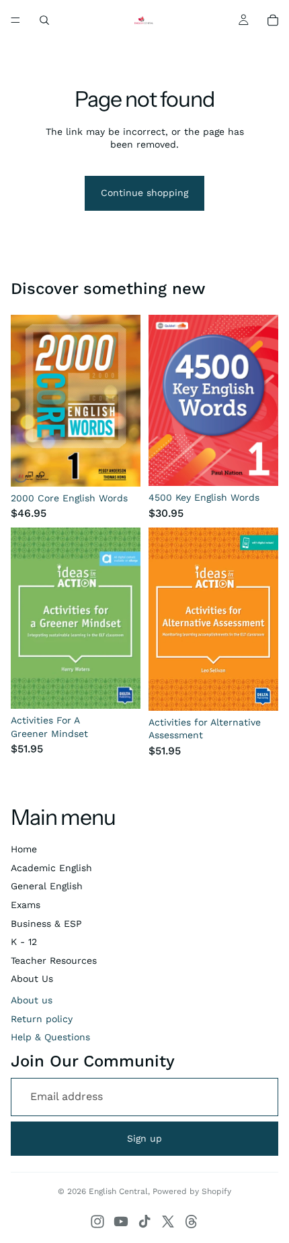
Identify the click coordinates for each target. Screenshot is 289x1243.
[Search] (44, 20)
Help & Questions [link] (50, 1037)
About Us (32, 978)
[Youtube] (121, 1221)
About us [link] (31, 1000)
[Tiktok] (144, 1221)
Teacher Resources (54, 960)
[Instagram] (97, 1221)
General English (47, 886)
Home (24, 849)
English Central (118, 1191)
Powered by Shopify (192, 1191)
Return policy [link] (42, 1018)
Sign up (144, 1138)
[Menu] (15, 20)
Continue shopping (144, 192)
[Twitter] (168, 1221)
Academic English (51, 867)
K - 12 (24, 941)
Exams (25, 904)
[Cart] (273, 20)
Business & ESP (46, 923)
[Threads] (191, 1221)
